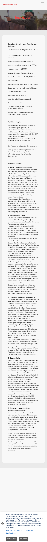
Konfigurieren (11, 533)
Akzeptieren (11, 539)
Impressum (30, 530)
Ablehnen (23, 539)
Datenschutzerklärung (14, 530)
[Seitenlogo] (13, 7)
